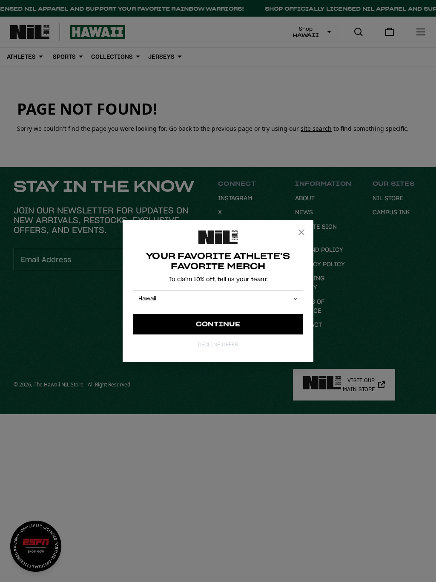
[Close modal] (301, 232)
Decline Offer (218, 344)
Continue (218, 324)
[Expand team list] (295, 298)
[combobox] (214, 299)
